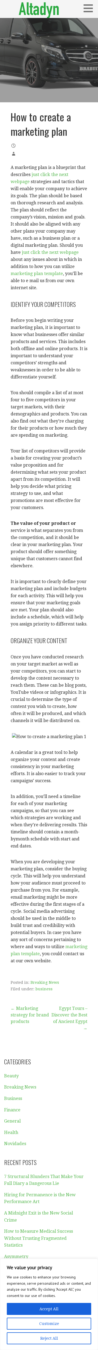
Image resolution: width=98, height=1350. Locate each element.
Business (13, 1098)
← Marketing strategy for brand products (30, 1015)
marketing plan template (37, 273)
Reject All (49, 1338)
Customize (49, 1323)
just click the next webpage (50, 252)
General (12, 1121)
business (44, 989)
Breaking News (44, 982)
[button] (90, 8)
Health (11, 1132)
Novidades (15, 1143)
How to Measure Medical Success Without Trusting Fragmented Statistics (38, 1238)
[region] (49, 1304)
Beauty (11, 1075)
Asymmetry (16, 1256)
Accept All (49, 1309)
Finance (12, 1109)
